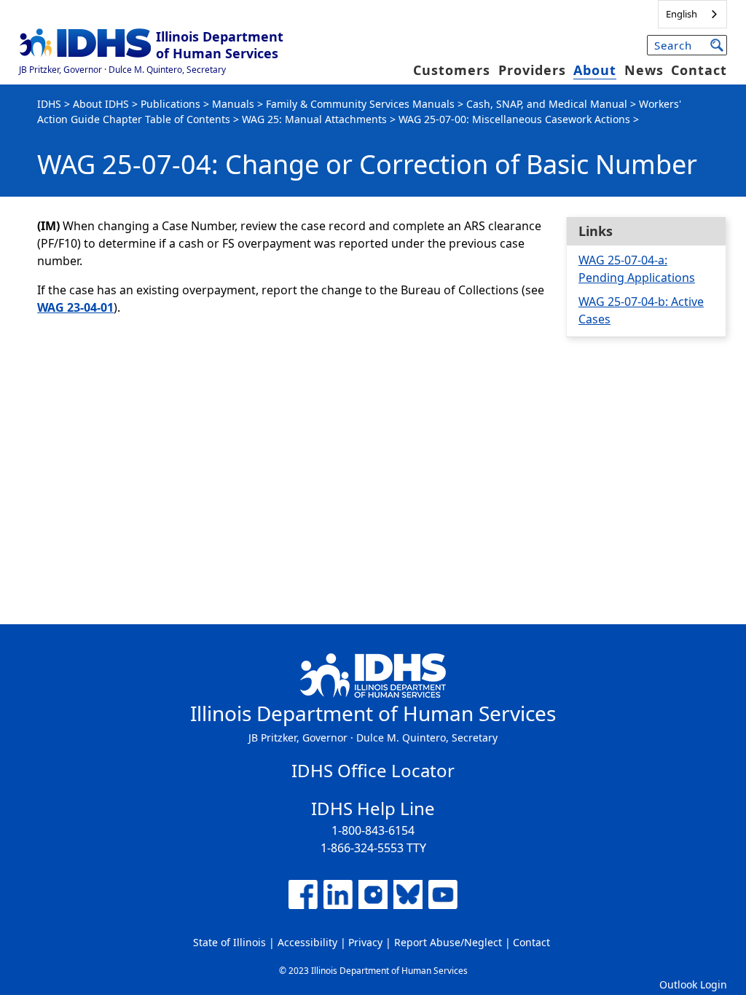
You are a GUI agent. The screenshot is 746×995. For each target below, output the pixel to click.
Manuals (233, 104)
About (594, 70)
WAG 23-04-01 (75, 307)
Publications (170, 104)
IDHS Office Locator (373, 770)
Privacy (365, 942)
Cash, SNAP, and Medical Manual (546, 104)
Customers (451, 70)
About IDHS (101, 104)
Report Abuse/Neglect (448, 942)
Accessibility (307, 942)
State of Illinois (229, 942)
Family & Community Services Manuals (360, 104)
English (681, 13)
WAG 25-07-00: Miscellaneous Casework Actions (514, 119)
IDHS (49, 104)
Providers (532, 70)
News (644, 70)
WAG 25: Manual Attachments (314, 119)
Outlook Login (693, 984)
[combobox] (692, 14)
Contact (699, 70)
